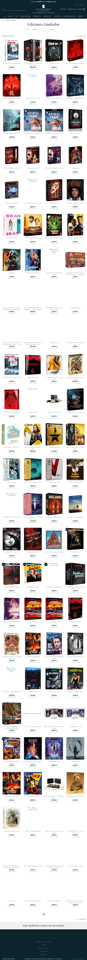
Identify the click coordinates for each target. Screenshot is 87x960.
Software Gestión (6, 959)
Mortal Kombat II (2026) (11, 587)
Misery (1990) (33, 691)
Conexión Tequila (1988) (33, 656)
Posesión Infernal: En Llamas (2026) (75, 64)
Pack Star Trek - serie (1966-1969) (33, 448)
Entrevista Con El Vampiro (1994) (75, 343)
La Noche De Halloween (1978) (54, 168)
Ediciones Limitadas (69, 16)
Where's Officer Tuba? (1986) (54, 98)
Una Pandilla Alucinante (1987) (54, 238)
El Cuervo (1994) (75, 133)
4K (4, 16)
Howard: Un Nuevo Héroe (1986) (12, 762)
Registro (64, 9)
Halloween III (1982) (12, 203)
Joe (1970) (11, 901)
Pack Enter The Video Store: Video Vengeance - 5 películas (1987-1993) (75, 274)
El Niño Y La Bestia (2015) (75, 517)
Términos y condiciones (43, 948)
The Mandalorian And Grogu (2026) (54, 378)
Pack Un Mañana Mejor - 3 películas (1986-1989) (11, 727)
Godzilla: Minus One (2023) (11, 133)
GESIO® (13, 959)
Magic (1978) (75, 168)
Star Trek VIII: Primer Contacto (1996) (54, 727)
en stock (27, 29)
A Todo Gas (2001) (32, 622)
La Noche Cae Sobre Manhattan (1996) (54, 657)
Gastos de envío (51, 959)
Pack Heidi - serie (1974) (11, 447)
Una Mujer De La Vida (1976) (11, 517)
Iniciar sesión (72, 9)
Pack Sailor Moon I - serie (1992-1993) (75, 832)
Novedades (57, 16)
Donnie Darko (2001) (54, 412)
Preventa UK (37, 16)
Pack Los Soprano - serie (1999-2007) (54, 797)
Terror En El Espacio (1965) (32, 482)
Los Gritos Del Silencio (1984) (33, 238)
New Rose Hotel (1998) (75, 866)
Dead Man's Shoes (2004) (11, 831)
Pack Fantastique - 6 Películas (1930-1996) (33, 518)
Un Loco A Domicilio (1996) (33, 726)
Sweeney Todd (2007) (32, 552)
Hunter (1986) (33, 412)
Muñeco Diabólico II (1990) (11, 168)
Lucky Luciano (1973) (75, 482)
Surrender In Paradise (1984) (54, 552)
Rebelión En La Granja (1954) (33, 133)
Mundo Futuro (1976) (33, 273)
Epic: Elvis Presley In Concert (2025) (75, 204)
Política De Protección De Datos (38, 959)
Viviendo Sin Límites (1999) (33, 796)
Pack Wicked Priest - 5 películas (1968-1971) (11, 657)
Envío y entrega (43, 951)
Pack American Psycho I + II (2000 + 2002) (54, 308)
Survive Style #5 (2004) (33, 98)
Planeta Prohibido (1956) (75, 691)
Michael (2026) (75, 552)
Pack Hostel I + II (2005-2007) (33, 203)
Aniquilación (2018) (75, 726)
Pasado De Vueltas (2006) (54, 587)
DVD (16, 16)
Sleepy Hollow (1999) (11, 552)
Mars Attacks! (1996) (33, 587)
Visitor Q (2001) (11, 482)
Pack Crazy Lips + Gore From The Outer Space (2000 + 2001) (11, 343)
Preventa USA (47, 16)
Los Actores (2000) (54, 691)
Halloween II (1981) (33, 168)
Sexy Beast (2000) (11, 238)
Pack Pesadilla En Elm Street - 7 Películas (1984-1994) (33, 343)
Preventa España (26, 16)
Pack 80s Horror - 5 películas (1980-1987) (33, 64)
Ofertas (80, 16)
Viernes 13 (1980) (54, 63)
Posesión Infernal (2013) (54, 517)
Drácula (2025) (54, 342)
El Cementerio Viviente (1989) (12, 63)
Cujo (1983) (11, 273)
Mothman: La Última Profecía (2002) (75, 99)
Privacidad (43, 945)
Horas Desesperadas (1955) (75, 656)
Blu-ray (10, 16)
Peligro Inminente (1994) (33, 831)
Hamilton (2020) (54, 447)
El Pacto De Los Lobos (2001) (75, 412)
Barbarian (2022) (33, 377)
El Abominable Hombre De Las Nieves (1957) (75, 588)
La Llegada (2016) (75, 761)
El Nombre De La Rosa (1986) (75, 796)
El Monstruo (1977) (54, 482)
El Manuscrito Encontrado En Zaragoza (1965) (54, 867)
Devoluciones (43, 954)
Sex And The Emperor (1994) (33, 866)
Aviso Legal (27, 959)
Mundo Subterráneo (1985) (11, 622)
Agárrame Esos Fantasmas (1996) (54, 273)
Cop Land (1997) (75, 308)
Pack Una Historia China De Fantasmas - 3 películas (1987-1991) (12, 309)
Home (3, 20)
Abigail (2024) (54, 203)
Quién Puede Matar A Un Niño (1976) (75, 448)
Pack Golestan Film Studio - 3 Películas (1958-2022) (12, 867)
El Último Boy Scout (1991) (75, 238)
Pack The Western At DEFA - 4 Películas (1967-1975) (75, 902)
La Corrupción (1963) (54, 901)
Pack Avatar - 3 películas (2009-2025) (11, 692)
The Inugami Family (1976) (33, 901)
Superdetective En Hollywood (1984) (54, 832)
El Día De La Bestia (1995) (11, 412)
